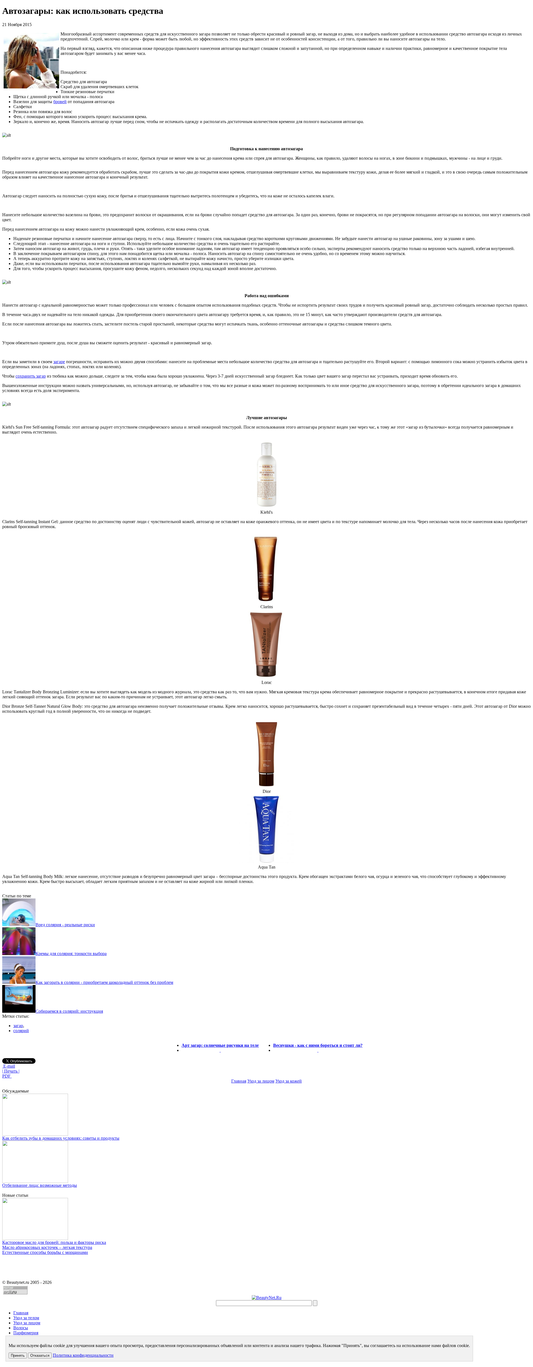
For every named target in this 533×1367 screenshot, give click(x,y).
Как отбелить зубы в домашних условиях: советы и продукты (60, 1138)
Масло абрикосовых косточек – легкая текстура (47, 1247)
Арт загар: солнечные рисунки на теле (220, 1045)
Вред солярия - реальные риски (65, 924)
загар (18, 1025)
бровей (60, 101)
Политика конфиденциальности (83, 1355)
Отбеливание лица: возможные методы (39, 1185)
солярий (21, 1030)
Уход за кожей (288, 1081)
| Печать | (10, 1071)
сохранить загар (31, 376)
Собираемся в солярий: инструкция (69, 1011)
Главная (238, 1081)
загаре (59, 361)
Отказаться (39, 1355)
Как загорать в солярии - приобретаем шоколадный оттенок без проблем (104, 982)
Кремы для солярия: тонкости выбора (71, 953)
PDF (7, 1076)
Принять (18, 1355)
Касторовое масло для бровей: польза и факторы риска (54, 1242)
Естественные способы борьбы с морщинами (45, 1252)
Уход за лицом (260, 1081)
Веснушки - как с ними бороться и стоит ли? (318, 1045)
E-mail (8, 1066)
